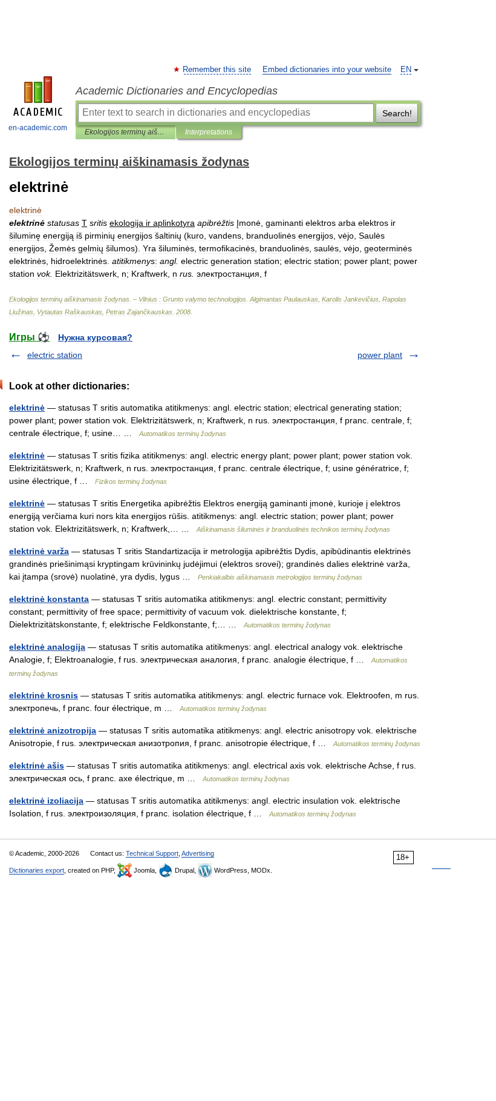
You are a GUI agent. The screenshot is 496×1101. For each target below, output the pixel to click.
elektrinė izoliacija (46, 800)
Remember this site (217, 69)
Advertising (197, 853)
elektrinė (27, 407)
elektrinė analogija (47, 647)
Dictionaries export (36, 870)
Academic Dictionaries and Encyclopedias (177, 91)
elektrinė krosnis (43, 695)
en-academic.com (37, 128)
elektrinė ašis (36, 765)
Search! (397, 113)
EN (405, 69)
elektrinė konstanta (49, 599)
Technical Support (152, 853)
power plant (379, 355)
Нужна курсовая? (95, 337)
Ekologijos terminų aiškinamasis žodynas (125, 132)
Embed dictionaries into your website (327, 69)
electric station (54, 355)
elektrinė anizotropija (52, 730)
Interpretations (208, 132)
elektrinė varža (39, 551)
